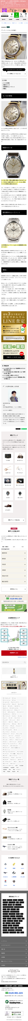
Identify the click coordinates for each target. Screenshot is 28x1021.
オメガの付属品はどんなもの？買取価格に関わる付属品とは (14, 378)
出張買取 (21, 765)
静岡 (24, 643)
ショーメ (4, 918)
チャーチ (20, 723)
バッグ (13, 733)
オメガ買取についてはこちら (14, 72)
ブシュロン (5, 739)
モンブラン (5, 755)
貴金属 (14, 771)
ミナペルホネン (21, 751)
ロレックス (21, 761)
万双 (17, 765)
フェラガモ (18, 923)
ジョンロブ (14, 918)
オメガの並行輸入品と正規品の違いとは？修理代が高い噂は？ (14, 372)
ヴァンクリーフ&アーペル (8, 765)
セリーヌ (11, 721)
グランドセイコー (11, 712)
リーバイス (19, 757)
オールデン (10, 706)
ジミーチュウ (12, 916)
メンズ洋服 (13, 753)
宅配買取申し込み (14, 652)
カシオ (8, 909)
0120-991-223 (16, 599)
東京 (24, 630)
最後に (5, 88)
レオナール (21, 759)
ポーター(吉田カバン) (16, 747)
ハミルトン (14, 731)
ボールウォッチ (6, 747)
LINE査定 (3, 965)
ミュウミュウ (6, 753)
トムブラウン (6, 727)
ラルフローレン (6, 757)
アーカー (14, 700)
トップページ (4, 941)
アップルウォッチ (6, 698)
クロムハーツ (17, 710)
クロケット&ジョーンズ (8, 710)
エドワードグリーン (15, 702)
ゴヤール (14, 714)
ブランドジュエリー (20, 739)
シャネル (20, 716)
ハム (4, 923)
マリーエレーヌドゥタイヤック (9, 751)
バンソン (5, 735)
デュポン (12, 725)
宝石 (18, 767)
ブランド (12, 739)
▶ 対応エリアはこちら (22, 657)
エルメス (14, 704)
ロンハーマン (6, 763)
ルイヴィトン (13, 759)
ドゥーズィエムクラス (7, 729)
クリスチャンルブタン (14, 708)
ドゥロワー (13, 727)
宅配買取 (12, 767)
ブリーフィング (13, 741)
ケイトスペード (21, 712)
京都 (4, 633)
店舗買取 (5, 769)
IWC (13, 904)
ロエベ (15, 761)
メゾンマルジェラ (13, 932)
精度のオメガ (6, 84)
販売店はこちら (14, 589)
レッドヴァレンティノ (7, 761)
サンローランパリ (6, 916)
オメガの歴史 (6, 83)
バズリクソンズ (6, 733)
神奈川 (23, 633)
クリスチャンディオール (14, 911)
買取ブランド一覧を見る (14, 520)
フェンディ (12, 737)
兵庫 (4, 636)
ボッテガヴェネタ (14, 745)
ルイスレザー (6, 759)
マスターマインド (18, 930)
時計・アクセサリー (17, 769)
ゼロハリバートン (6, 723)
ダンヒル (14, 723)
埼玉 (24, 640)
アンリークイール (6, 700)
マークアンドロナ (11, 930)
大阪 (4, 630)
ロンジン (22, 932)
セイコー (5, 721)
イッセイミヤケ (6, 702)
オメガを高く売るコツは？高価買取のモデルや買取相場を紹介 (14, 369)
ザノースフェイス (6, 716)
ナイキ (15, 729)
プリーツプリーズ (6, 927)
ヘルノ (20, 743)
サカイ (22, 913)
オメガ (8, 27)
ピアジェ (13, 923)
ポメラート (5, 930)
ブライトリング (16, 925)
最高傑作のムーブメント (9, 86)
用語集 (9, 771)
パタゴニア (18, 735)
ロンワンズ (13, 763)
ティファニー (6, 725)
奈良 (4, 640)
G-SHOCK (10, 904)
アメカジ (14, 698)
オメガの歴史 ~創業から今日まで (11, 375)
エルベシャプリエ (6, 704)
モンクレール (20, 753)
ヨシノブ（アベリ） (14, 755)
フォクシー (19, 737)
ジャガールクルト (19, 916)
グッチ (4, 712)
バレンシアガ (19, 733)
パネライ (20, 920)
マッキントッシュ (6, 749)
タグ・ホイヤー (10, 920)
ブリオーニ (5, 741)
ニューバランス (6, 731)
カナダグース (17, 706)
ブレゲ (16, 927)
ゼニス (16, 721)
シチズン (14, 716)
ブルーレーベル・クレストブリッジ (10, 743)
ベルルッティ (6, 745)
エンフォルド (21, 704)
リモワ (13, 757)
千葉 (24, 636)
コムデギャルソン (6, 714)
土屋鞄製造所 (6, 767)
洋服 (4, 771)
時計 (10, 769)
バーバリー (11, 735)
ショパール (9, 918)
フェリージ (5, 737)
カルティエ (5, 708)
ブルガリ (20, 741)
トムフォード (19, 725)
